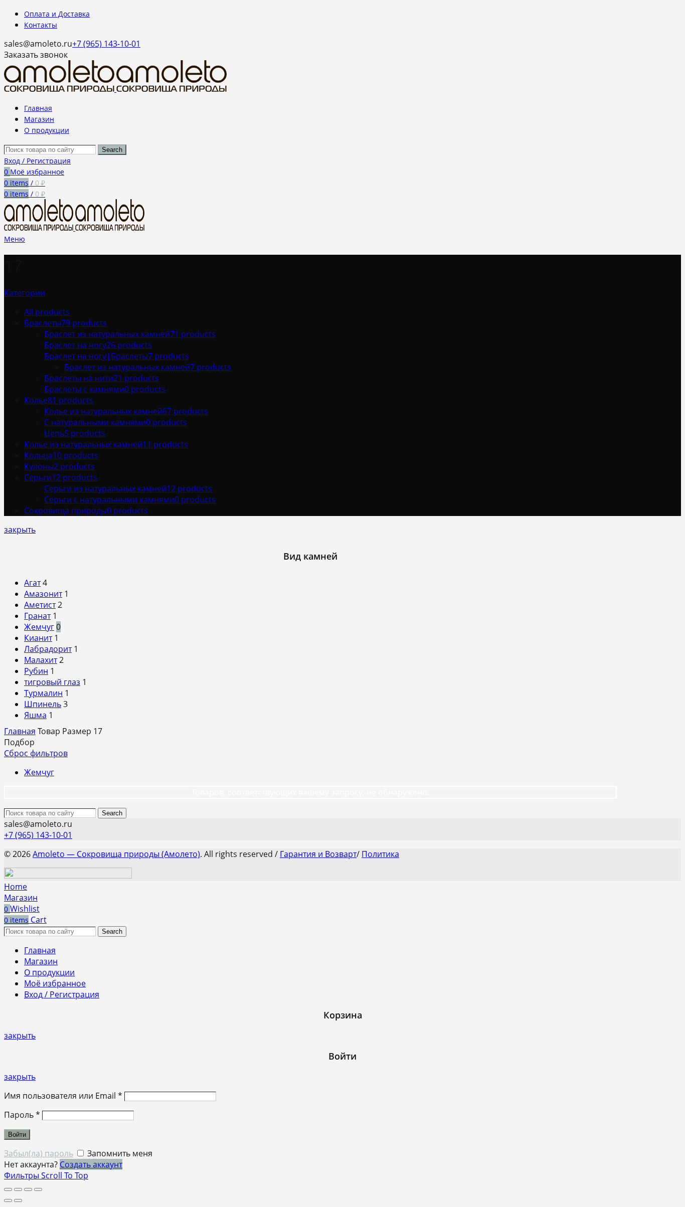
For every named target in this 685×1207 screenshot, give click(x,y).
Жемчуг (39, 772)
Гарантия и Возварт (318, 853)
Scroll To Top (64, 1175)
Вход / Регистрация (61, 994)
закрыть (20, 529)
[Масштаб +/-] (38, 1189)
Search (112, 149)
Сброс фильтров (36, 753)
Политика (380, 853)
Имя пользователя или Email (63, 1095)
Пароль (22, 1114)
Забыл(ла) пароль (38, 1153)
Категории (24, 292)
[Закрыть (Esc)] (8, 1189)
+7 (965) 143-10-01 (106, 43)
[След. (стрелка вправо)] (18, 1200)
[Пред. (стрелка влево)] (8, 1200)
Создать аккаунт (91, 1164)
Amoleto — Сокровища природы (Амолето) (116, 853)
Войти (17, 1134)
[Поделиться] (18, 1189)
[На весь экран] (28, 1189)
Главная (20, 731)
